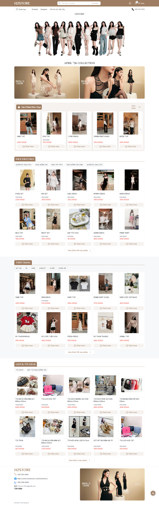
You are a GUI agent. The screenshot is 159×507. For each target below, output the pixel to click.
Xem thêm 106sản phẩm (78, 250)
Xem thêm (134, 107)
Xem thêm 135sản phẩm (78, 352)
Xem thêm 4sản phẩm (78, 460)
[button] (23, 165)
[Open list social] (153, 493)
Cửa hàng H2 (24, 503)
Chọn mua (29, 146)
